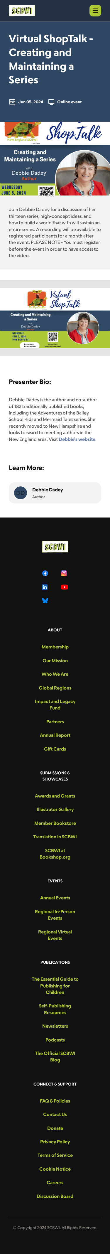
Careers (55, 1182)
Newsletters (55, 1026)
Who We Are (55, 674)
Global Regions (55, 688)
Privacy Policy (55, 1142)
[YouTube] (64, 587)
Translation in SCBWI (55, 837)
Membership (55, 647)
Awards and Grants (55, 796)
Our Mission (55, 660)
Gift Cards (55, 749)
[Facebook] (45, 573)
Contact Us (55, 1114)
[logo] (22, 10)
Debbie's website (77, 439)
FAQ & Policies (55, 1101)
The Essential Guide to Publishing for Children (55, 985)
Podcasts (55, 1040)
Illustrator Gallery (55, 809)
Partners (55, 721)
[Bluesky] (45, 600)
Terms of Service (55, 1155)
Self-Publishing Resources (55, 1009)
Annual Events (55, 898)
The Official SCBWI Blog (55, 1056)
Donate (55, 1128)
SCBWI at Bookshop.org (55, 853)
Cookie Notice (55, 1169)
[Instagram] (64, 573)
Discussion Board (55, 1196)
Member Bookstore (55, 823)
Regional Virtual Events (55, 935)
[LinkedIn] (45, 587)
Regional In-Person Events (55, 915)
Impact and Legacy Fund (55, 704)
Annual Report (55, 735)
